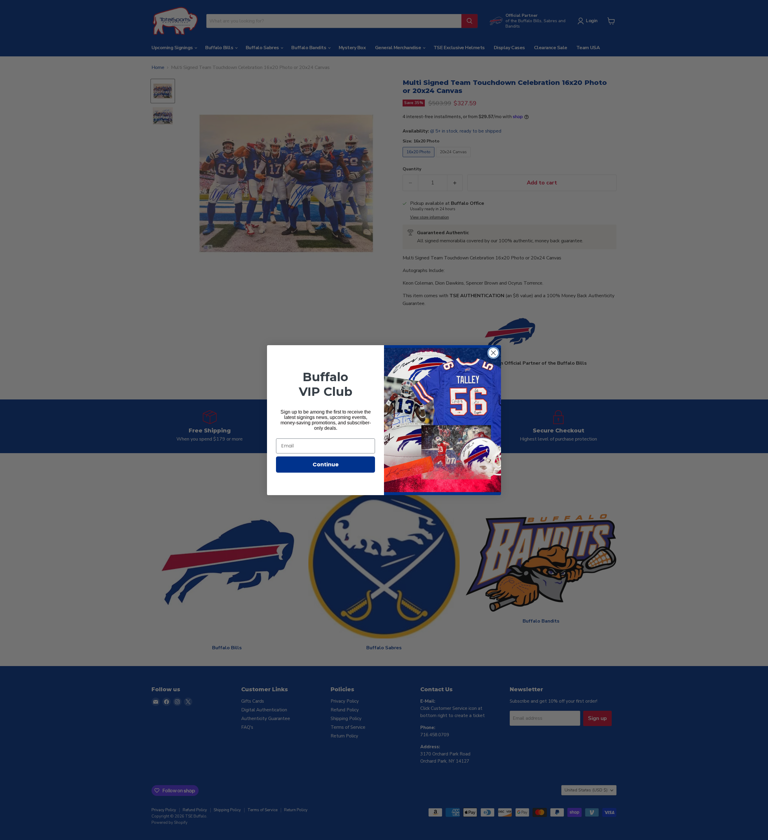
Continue (326, 464)
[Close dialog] (493, 353)
